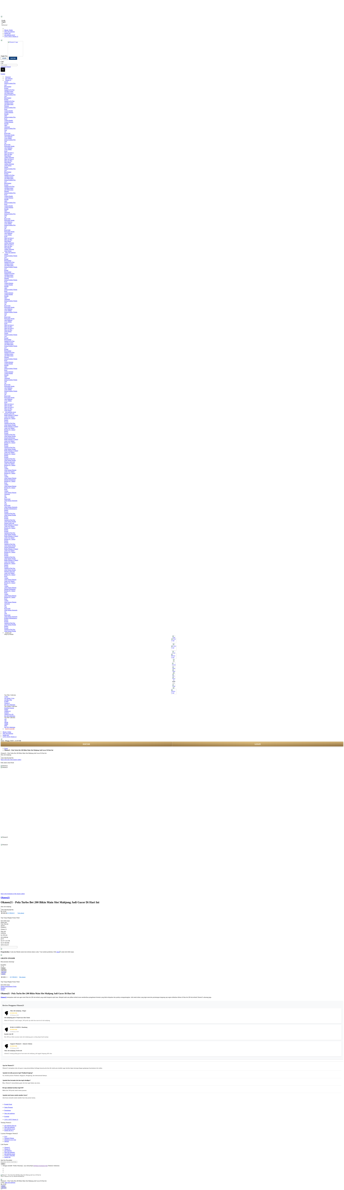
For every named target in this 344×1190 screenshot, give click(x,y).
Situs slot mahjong (9, 31)
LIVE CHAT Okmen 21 (11, 36)
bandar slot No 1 (9, 1130)
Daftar (13, 58)
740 (5, 721)
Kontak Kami (8, 1104)
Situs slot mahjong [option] (3, 932)
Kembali (6, 1116)
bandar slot (7, 33)
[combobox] (9, 65)
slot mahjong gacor (9, 35)
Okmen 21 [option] (4, 929)
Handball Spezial (9, 708)
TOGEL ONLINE (9, 1155)
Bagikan (3, 988)
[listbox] (67, 936)
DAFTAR (86, 744)
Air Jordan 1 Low (9, 698)
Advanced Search (6, 66)
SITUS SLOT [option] (5, 945)
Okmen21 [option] (3, 927)
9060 (5, 725)
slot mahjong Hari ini (10, 1125)
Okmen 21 (7, 1149)
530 (5, 719)
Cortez (6, 696)
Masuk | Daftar (8, 30)
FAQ (5, 1136)
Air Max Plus (8, 700)
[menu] (172, 403)
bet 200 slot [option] (4, 935)
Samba (6, 709)
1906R (6, 724)
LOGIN (258, 744)
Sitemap (6, 1141)
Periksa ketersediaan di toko (8, 986)
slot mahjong (8, 1150)
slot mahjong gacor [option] (4, 937)
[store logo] (15, 56)
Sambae (6, 712)
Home (6, 748)
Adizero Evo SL (9, 714)
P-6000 (6, 701)
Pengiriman (7, 1110)
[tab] (172, 74)
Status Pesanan (8, 1107)
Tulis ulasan (20, 913)
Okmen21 (4, 997)
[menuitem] (8, 77)
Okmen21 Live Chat (10, 1140)
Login (4, 58)
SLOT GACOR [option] (5, 941)
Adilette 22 (7, 711)
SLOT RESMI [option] (5, 943)
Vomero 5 (7, 703)
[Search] (3, 70)
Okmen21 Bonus (9, 1138)
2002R (6, 722)
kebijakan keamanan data (40, 1165)
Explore (3, 74)
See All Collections (9, 704)
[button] (4, 840)
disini (57, 952)
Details (3, 989)
